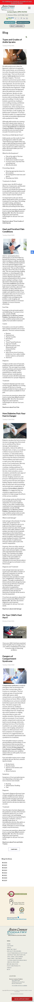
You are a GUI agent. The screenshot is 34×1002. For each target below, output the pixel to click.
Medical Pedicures (13, 962)
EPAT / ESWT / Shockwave (15, 956)
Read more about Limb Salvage (11, 609)
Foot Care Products (13, 965)
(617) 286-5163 (23, 15)
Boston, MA (6, 213)
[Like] (16, 19)
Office (9, 947)
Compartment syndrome (10, 685)
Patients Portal (23, 22)
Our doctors (18, 128)
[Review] (27, 19)
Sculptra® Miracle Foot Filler (17, 953)
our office (15, 211)
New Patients (10, 22)
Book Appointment (22, 999)
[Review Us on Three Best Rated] (10, 19)
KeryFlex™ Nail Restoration (16, 955)
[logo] (8, 8)
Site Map (12, 993)
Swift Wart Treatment (14, 958)
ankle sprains (12, 76)
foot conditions (11, 283)
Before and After (12, 964)
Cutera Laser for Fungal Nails (17, 960)
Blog (8, 969)
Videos (9, 967)
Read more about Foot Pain (10, 407)
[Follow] (18, 19)
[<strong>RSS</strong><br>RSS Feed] (26, 37)
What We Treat (12, 949)
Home (8, 944)
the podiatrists (12, 126)
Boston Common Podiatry (13, 127)
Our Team (10, 945)
